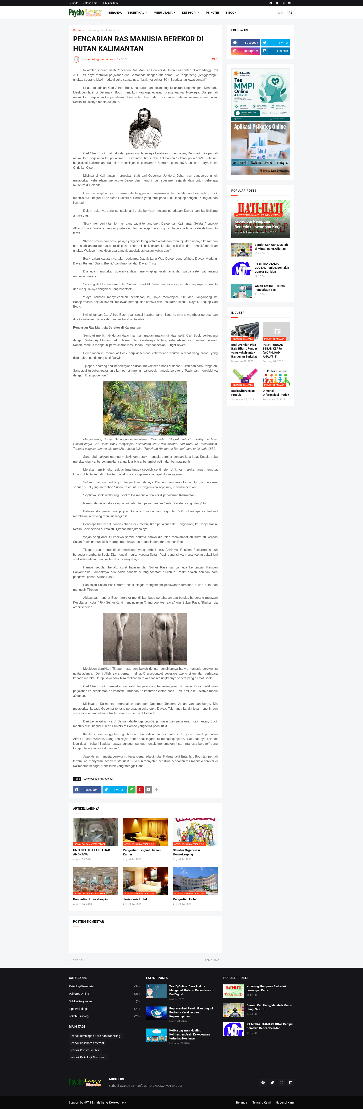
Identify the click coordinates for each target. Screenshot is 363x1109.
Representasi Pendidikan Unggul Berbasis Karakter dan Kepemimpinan (191, 1012)
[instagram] (283, 3)
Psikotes (213, 12)
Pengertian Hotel (185, 899)
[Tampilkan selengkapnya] (156, 789)
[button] (280, 13)
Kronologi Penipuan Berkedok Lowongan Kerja (266, 988)
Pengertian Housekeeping (91, 899)
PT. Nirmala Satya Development (105, 1102)
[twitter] (277, 3)
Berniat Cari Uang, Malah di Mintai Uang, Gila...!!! (271, 246)
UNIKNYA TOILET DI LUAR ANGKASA (91, 852)
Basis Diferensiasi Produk (243, 392)
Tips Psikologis (104, 1008)
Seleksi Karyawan (104, 1001)
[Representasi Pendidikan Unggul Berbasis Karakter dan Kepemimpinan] (156, 1013)
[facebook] (271, 3)
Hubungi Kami (110, 3)
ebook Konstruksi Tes (85, 1050)
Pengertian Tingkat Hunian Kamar (141, 852)
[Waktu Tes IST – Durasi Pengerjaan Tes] (241, 291)
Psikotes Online (104, 993)
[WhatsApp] (131, 789)
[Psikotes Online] (260, 119)
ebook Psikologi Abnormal (88, 1057)
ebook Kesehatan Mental (87, 1043)
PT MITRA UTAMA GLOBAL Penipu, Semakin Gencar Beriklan (272, 267)
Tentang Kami (90, 3)
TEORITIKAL (136, 12)
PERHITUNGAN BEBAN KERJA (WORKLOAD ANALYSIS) (273, 350)
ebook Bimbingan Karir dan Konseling (95, 1036)
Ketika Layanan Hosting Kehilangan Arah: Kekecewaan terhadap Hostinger (189, 1034)
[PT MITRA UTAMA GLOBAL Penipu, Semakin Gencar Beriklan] (241, 268)
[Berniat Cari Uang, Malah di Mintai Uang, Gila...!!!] (241, 250)
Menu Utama (163, 12)
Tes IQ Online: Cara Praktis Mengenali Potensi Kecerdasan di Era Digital (191, 990)
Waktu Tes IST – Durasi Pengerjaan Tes (270, 288)
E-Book (231, 12)
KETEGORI (189, 12)
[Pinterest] (140, 789)
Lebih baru (78, 960)
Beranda (73, 3)
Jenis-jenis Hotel (135, 899)
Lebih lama (212, 960)
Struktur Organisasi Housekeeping (186, 852)
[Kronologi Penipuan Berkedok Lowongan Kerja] (233, 991)
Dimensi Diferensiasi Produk (276, 392)
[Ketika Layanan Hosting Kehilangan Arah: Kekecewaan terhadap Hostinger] (156, 1035)
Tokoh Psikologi (104, 1016)
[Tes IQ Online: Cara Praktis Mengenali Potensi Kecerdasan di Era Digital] (156, 991)
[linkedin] (289, 3)
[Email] (148, 789)
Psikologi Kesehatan (104, 986)
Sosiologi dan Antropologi (104, 30)
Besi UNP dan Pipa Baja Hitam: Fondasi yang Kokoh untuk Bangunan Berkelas (244, 350)
